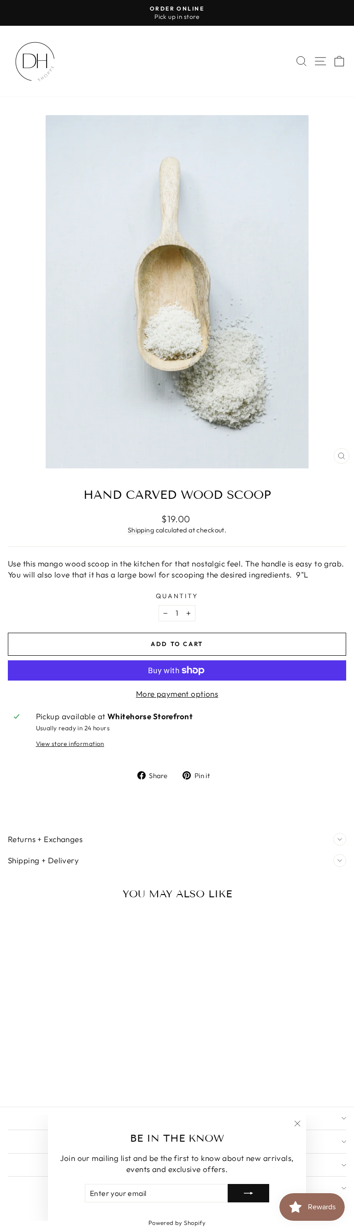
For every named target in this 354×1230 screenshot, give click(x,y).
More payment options (177, 694)
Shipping (141, 530)
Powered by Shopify (177, 1222)
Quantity (177, 596)
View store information (70, 743)
